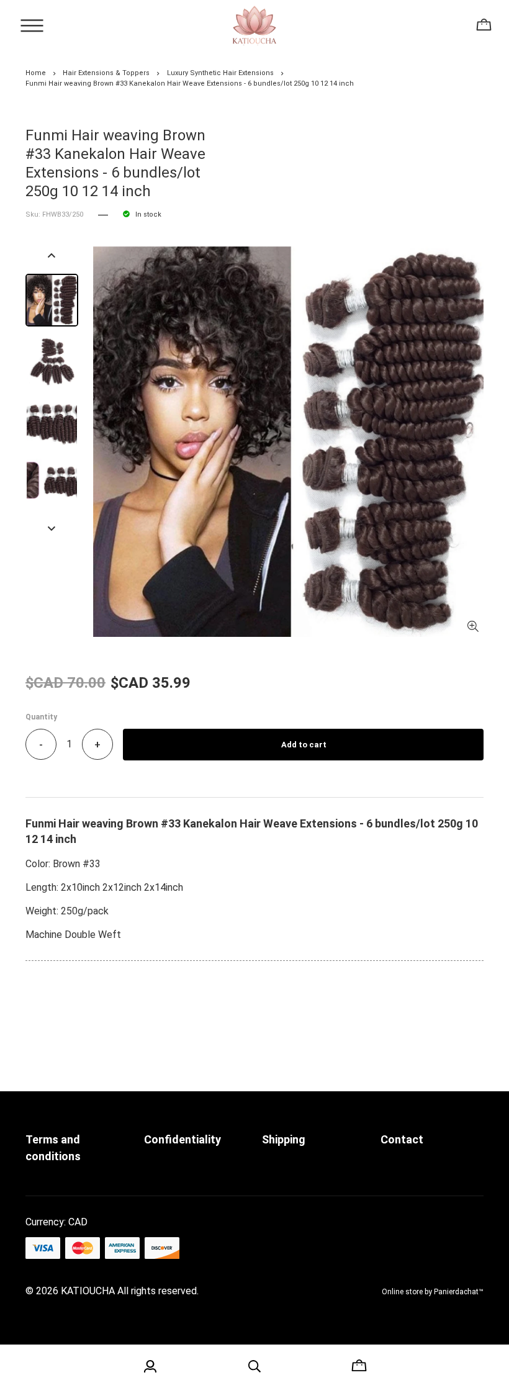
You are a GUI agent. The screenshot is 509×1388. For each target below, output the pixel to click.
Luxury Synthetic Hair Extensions (220, 73)
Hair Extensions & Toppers (106, 73)
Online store (402, 1291)
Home (35, 73)
